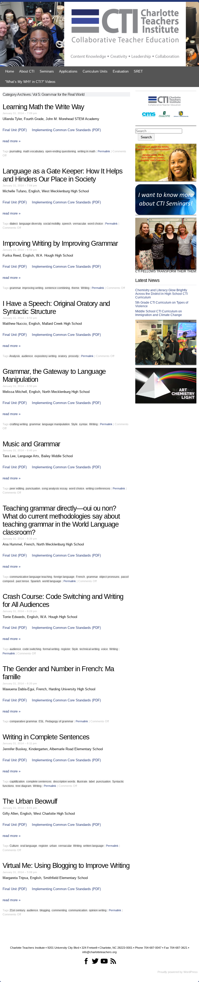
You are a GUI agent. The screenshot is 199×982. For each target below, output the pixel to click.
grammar (15, 287)
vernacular (79, 223)
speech (66, 223)
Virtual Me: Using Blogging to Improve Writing (66, 865)
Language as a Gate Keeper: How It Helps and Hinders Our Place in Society (62, 175)
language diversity (30, 223)
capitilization (17, 781)
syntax (83, 424)
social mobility (51, 223)
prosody (73, 356)
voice (104, 649)
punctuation (33, 488)
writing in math (86, 151)
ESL (41, 721)
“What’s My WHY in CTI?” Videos (30, 82)
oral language (28, 845)
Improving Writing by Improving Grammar (60, 243)
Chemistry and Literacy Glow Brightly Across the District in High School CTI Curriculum (161, 293)
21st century (17, 910)
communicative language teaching (31, 576)
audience (27, 356)
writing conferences (98, 488)
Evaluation (121, 71)
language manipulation (56, 424)
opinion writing (97, 910)
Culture (14, 845)
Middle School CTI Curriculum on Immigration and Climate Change (158, 313)
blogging (45, 910)
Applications (68, 71)
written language (93, 845)
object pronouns (109, 576)
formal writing (51, 649)
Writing (85, 287)
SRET (138, 71)
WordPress (190, 971)
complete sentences (39, 781)
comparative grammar (23, 721)
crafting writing (19, 424)
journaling (16, 151)
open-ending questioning (60, 151)
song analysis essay (54, 488)
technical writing (90, 649)
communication (77, 910)
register (65, 649)
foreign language (64, 576)
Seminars (47, 71)
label (92, 781)
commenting (59, 910)
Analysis (14, 356)
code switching (32, 649)
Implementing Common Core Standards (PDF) (66, 130)
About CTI (26, 71)
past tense (22, 581)
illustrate (82, 781)
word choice (95, 223)
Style (74, 424)
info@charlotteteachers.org (99, 952)
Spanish (36, 581)
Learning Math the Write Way (43, 107)
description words (64, 781)
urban (53, 845)
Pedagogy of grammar (59, 721)
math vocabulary (33, 151)
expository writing (45, 356)
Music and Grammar (31, 444)
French (80, 576)
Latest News (147, 280)
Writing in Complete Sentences (46, 737)
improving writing (32, 287)
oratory (62, 356)
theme (75, 287)
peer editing (17, 488)
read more (11, 141)
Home (9, 71)
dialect (14, 223)
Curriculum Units (95, 71)
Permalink (104, 151)
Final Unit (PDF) (15, 130)
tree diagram (23, 785)
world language (51, 581)
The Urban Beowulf (30, 801)
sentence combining (57, 287)
